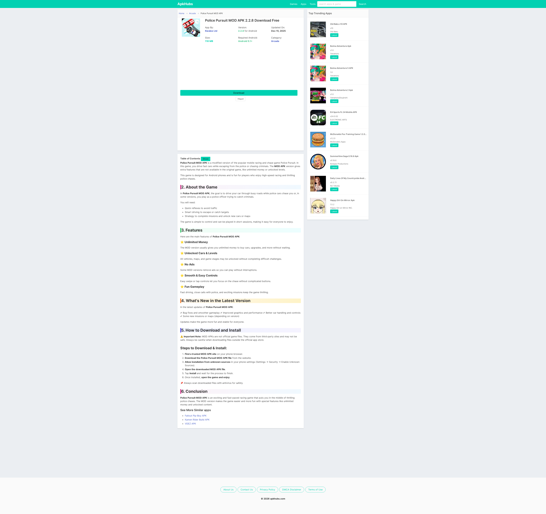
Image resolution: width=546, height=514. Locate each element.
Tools (313, 4)
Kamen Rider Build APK (197, 419)
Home (181, 13)
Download (238, 92)
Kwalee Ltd (211, 30)
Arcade (192, 13)
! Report (240, 99)
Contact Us (247, 489)
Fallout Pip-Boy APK (195, 415)
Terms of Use (315, 489)
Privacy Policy (267, 489)
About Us (228, 489)
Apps (303, 4)
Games (293, 4)
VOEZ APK (190, 423)
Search (362, 4)
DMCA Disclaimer (291, 489)
